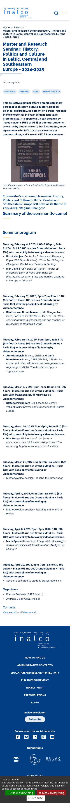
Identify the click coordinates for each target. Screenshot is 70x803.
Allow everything (21, 793)
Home (7, 27)
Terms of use (35, 775)
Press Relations (35, 695)
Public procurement (35, 680)
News (18, 27)
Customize (35, 798)
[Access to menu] (64, 13)
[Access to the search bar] (56, 13)
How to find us (35, 657)
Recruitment (35, 687)
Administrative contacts (35, 665)
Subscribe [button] (35, 719)
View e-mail (10, 612)
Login (35, 702)
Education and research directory (35, 672)
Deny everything (52, 793)
